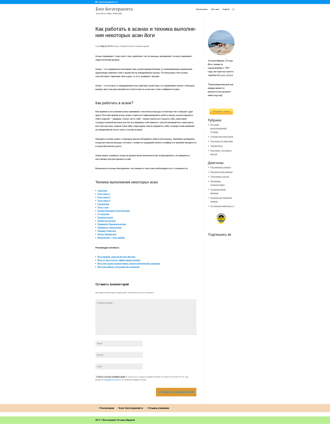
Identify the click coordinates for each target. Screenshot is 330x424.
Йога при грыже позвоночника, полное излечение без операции (128, 263)
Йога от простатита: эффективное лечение (118, 260)
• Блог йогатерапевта (130, 408)
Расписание (202, 9)
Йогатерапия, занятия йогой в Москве (116, 257)
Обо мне (215, 9)
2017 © (98, 420)
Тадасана (102, 190)
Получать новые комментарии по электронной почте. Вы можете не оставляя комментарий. (141, 378)
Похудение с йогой (219, 176)
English (226, 9)
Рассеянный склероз (220, 167)
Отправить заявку (221, 111)
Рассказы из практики (221, 141)
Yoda (97, 46)
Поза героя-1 (103, 194)
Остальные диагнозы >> (222, 206)
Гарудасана (103, 204)
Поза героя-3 (103, 200)
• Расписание (106, 408)
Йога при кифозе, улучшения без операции (118, 267)
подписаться (111, 380)
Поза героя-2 (103, 197)
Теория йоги (125, 46)
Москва (221, 75)
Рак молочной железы (221, 172)
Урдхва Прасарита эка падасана (113, 211)
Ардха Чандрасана (106, 234)
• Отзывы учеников (158, 408)
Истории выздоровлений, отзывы (218, 128)
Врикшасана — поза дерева (111, 237)
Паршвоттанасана (106, 231)
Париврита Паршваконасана (111, 224)
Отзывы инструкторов (221, 136)
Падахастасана (105, 217)
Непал (229, 75)
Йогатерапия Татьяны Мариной (119, 420)
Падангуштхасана (106, 221)
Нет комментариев (140, 46)
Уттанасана (103, 214)
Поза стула (103, 207)
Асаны (116, 46)
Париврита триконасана (109, 227)
